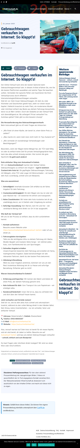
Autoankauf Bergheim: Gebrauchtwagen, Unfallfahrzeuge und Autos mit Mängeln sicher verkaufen (68, 271)
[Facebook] (1, 2)
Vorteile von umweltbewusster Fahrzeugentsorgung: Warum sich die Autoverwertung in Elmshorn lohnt (66, 204)
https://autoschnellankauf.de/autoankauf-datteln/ (22, 230)
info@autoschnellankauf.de (20, 321)
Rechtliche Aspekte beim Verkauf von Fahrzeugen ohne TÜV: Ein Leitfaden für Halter (68, 243)
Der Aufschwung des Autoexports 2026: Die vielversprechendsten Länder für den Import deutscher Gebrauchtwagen (68, 156)
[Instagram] (4, 2)
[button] (75, 9)
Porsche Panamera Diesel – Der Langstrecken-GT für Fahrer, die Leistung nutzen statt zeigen (68, 95)
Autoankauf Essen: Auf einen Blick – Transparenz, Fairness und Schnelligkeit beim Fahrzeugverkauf (68, 262)
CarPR (13, 43)
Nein (34, 445)
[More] (41, 68)
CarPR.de (41, 408)
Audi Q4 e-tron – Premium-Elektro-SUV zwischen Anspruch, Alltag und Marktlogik (68, 87)
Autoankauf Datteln (8, 335)
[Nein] (77, 443)
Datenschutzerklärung (46, 445)
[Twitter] (6, 2)
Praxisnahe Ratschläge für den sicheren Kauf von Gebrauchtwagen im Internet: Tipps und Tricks (68, 124)
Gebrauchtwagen (37, 363)
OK (28, 445)
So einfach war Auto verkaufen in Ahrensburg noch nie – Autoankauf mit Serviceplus (68, 214)
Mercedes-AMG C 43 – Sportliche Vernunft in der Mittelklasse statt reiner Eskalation (68, 104)
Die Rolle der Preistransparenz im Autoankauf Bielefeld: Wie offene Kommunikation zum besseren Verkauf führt (68, 253)
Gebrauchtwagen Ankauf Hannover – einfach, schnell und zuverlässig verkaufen (68, 80)
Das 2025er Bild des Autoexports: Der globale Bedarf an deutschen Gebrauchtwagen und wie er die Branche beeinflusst (68, 134)
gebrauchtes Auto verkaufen (21, 363)
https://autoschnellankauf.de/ (23, 324)
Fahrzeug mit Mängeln (38, 360)
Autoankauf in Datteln (23, 360)
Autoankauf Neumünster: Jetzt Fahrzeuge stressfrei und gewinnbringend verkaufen (68, 223)
